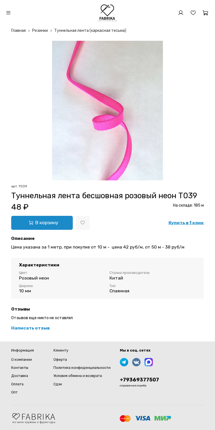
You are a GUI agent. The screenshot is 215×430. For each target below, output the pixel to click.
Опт (14, 392)
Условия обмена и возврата (77, 376)
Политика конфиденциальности (82, 368)
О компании (21, 359)
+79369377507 (139, 380)
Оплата (17, 384)
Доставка (19, 376)
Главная (18, 30)
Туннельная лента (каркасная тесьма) (90, 30)
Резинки (40, 30)
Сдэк (57, 384)
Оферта (60, 359)
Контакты (19, 368)
